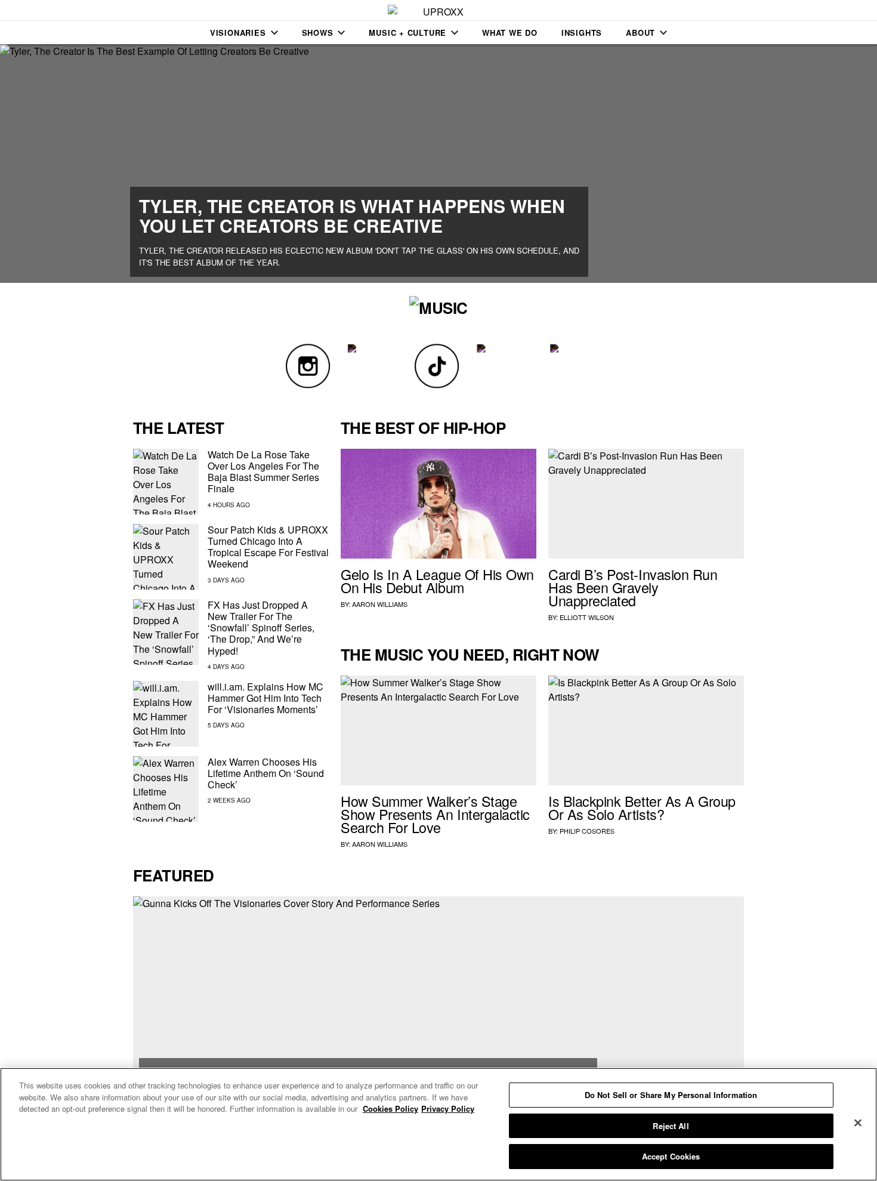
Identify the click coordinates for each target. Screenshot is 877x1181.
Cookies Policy (390, 1108)
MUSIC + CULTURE (407, 32)
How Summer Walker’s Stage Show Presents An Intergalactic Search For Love (435, 814)
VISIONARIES (238, 32)
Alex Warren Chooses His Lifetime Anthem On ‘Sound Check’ (266, 773)
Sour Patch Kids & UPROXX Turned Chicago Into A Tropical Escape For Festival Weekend (268, 547)
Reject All (670, 1125)
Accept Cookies (671, 1156)
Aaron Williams (379, 604)
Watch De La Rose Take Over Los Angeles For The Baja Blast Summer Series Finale (263, 472)
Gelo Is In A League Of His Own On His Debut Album (437, 580)
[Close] (858, 1123)
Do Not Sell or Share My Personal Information (671, 1094)
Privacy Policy (447, 1108)
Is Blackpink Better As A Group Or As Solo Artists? (642, 807)
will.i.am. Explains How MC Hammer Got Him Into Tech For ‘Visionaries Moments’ (265, 698)
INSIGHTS (581, 32)
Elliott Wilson (587, 617)
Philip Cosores (587, 830)
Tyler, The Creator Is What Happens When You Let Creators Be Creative (352, 215)
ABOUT (640, 32)
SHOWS (317, 32)
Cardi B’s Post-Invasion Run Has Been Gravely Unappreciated (632, 587)
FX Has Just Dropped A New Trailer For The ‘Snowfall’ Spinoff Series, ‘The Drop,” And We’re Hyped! (261, 628)
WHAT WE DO (510, 32)
